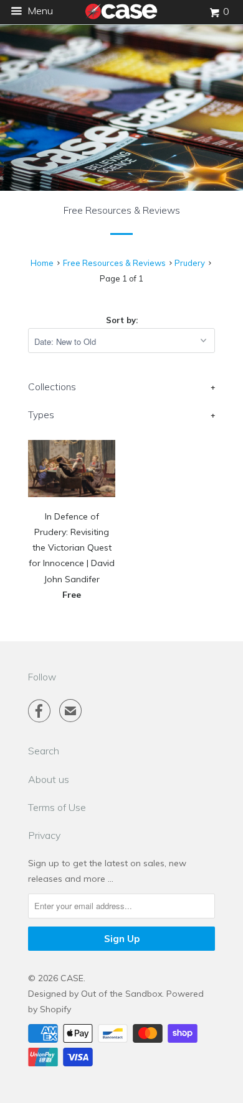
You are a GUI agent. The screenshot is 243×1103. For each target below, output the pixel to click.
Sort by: (122, 320)
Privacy (44, 835)
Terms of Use (57, 807)
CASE (71, 978)
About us (48, 779)
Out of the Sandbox (121, 993)
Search (43, 750)
